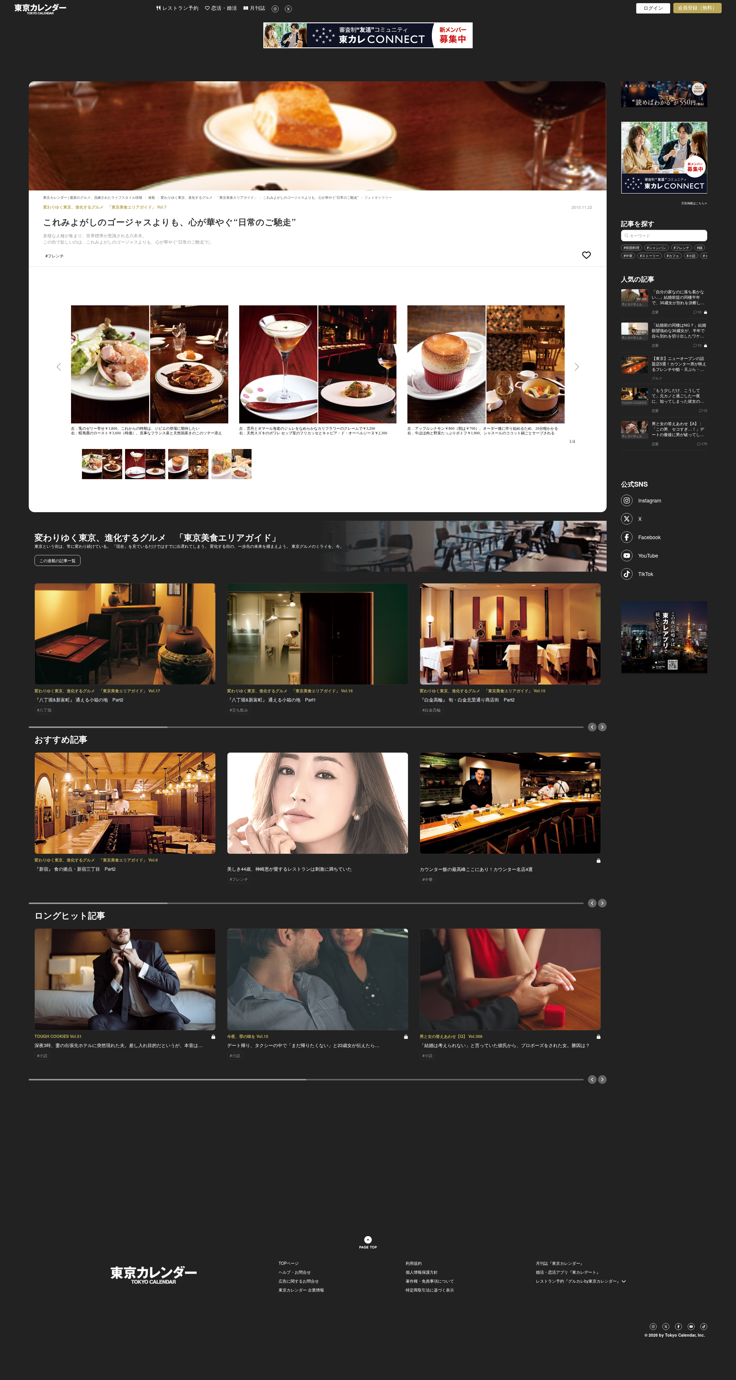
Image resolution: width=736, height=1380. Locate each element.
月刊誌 (256, 8)
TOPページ (289, 1263)
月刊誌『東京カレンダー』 (560, 1263)
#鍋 (699, 247)
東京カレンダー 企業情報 (301, 1290)
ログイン (653, 8)
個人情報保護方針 (422, 1272)
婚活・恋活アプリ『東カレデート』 (568, 1272)
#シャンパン (656, 247)
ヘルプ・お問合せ (295, 1272)
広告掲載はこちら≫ (694, 203)
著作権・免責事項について (430, 1281)
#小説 (691, 255)
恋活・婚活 (223, 8)
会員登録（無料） (697, 8)
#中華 (628, 255)
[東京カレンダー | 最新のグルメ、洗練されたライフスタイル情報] (85, 9)
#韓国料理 (631, 247)
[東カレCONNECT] (368, 35)
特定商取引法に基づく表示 (430, 1290)
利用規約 (414, 1263)
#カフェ (673, 255)
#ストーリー (649, 255)
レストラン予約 (180, 8)
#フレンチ (681, 247)
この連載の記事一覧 (57, 560)
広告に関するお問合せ (299, 1281)
